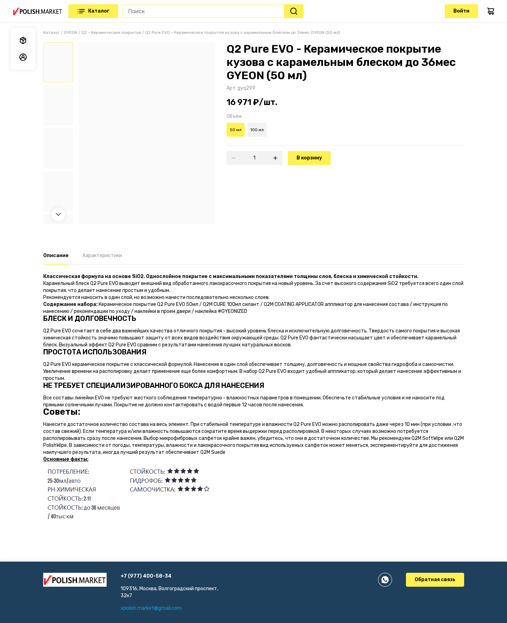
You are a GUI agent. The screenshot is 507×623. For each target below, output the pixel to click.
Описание (56, 255)
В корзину (309, 158)
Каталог (98, 11)
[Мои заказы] (23, 40)
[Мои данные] (23, 57)
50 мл (235, 129)
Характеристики (102, 255)
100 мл (257, 129)
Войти (461, 11)
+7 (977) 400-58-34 (146, 576)
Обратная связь (435, 580)
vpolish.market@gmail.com (151, 608)
